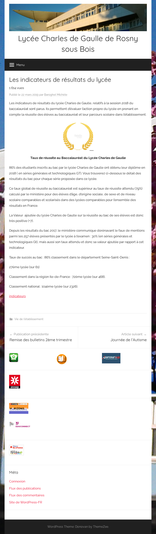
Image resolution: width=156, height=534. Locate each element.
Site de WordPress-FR (25, 502)
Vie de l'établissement (28, 319)
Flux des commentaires (26, 495)
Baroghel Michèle (55, 94)
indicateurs (17, 296)
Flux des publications (25, 488)
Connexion (17, 481)
